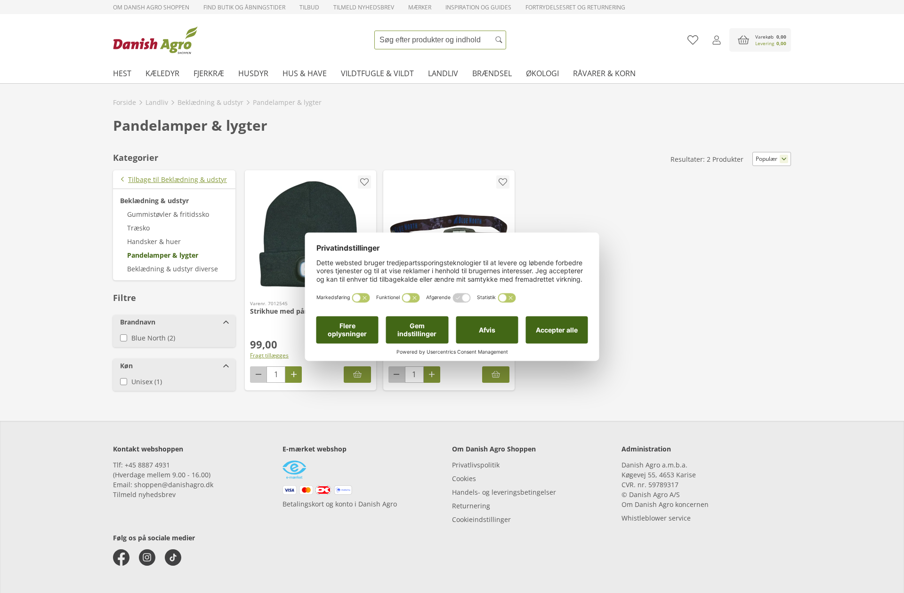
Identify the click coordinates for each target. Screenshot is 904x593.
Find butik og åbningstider (244, 7)
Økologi (542, 73)
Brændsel (492, 73)
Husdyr (253, 73)
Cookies (464, 478)
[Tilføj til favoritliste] (692, 40)
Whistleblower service (656, 518)
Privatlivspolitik (476, 464)
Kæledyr (162, 73)
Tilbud (309, 7)
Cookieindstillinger (481, 519)
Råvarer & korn (604, 73)
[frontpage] (155, 40)
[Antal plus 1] (293, 374)
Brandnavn (137, 321)
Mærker (419, 7)
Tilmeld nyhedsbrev (363, 7)
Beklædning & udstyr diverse (172, 268)
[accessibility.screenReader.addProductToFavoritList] (364, 182)
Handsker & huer (154, 241)
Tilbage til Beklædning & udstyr (177, 179)
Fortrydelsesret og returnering (575, 7)
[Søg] (499, 40)
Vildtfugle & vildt (377, 73)
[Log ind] (716, 40)
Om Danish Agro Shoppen (151, 7)
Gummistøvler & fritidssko (168, 214)
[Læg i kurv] (357, 374)
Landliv (443, 73)
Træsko (138, 227)
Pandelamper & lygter (162, 255)
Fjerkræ (209, 73)
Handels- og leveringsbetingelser (504, 492)
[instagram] (147, 557)
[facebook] (121, 557)
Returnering (471, 505)
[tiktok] (173, 557)
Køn (126, 365)
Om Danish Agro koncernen (665, 504)
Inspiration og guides (478, 7)
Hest (122, 73)
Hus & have (304, 73)
